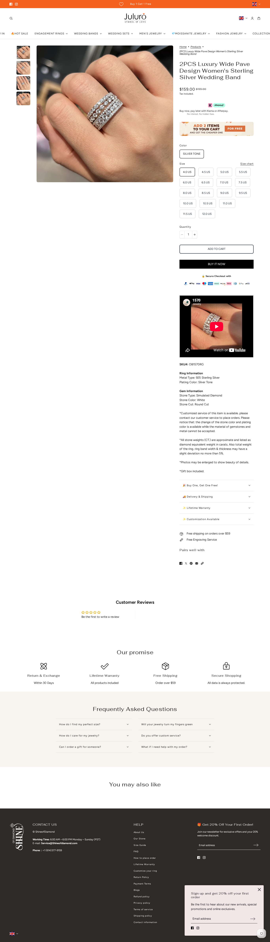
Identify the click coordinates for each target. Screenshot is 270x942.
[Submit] (253, 918)
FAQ (136, 851)
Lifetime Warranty (144, 864)
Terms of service (143, 909)
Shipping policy (143, 916)
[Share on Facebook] (181, 563)
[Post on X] (186, 563)
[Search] (11, 18)
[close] (259, 890)
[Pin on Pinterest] (191, 563)
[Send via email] (196, 563)
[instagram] (16, 4)
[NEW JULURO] (135, 18)
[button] (202, 563)
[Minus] (182, 234)
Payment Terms (142, 883)
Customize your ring (145, 871)
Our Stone (139, 838)
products (196, 46)
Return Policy (141, 877)
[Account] (252, 18)
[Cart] (259, 18)
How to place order (145, 858)
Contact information (145, 922)
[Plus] (194, 234)
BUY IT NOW (216, 264)
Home (183, 46)
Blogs (137, 890)
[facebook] (11, 4)
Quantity (185, 226)
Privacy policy (142, 903)
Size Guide (140, 845)
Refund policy (142, 896)
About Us (139, 832)
